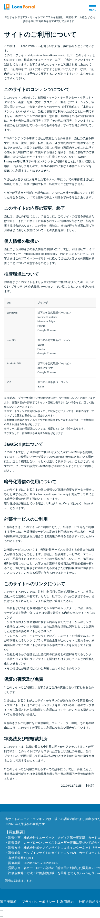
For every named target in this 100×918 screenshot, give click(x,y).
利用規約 (67, 902)
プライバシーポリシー (38, 902)
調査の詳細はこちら (19, 881)
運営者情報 (8, 902)
